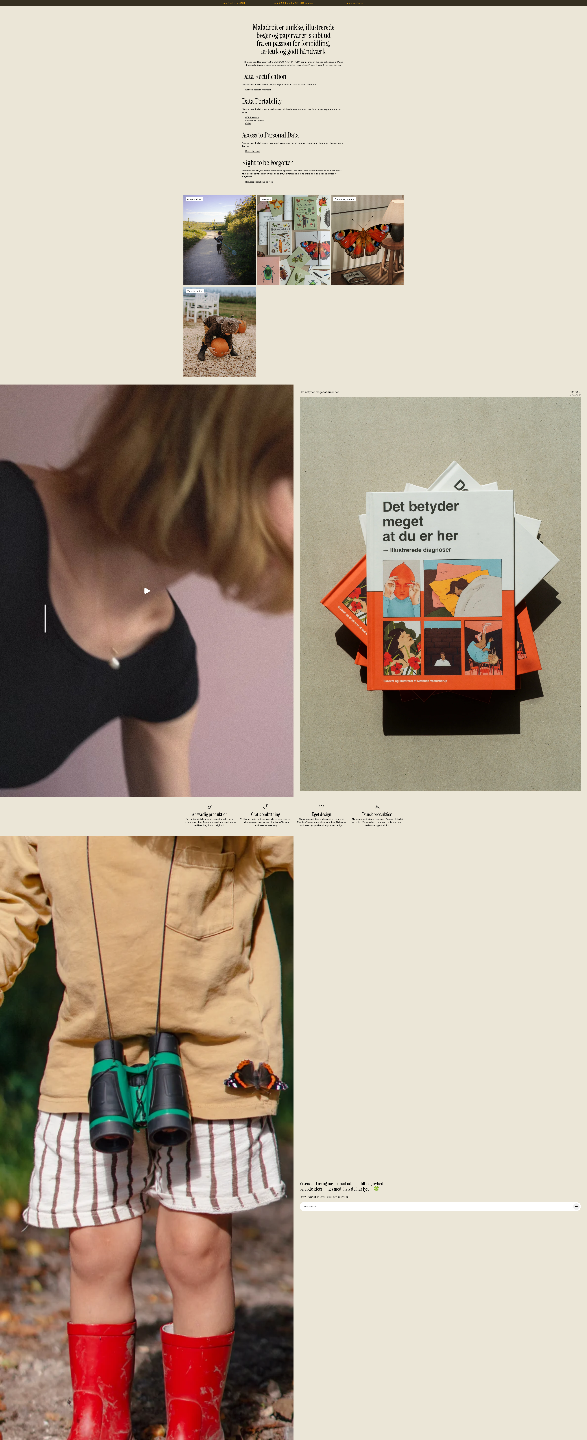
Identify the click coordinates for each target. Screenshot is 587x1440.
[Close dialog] (349, 685)
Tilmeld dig (264, 739)
